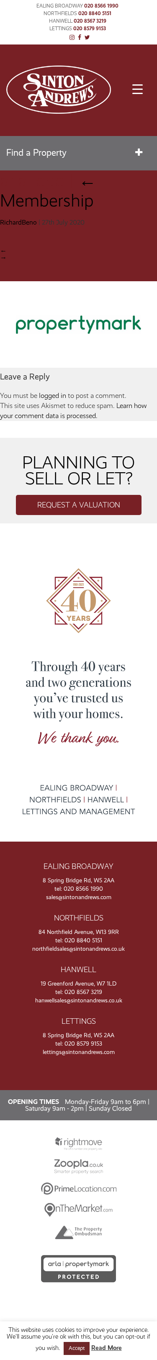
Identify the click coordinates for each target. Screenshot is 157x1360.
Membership (48, 190)
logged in (52, 395)
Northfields (60, 13)
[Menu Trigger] (137, 89)
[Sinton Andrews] (58, 111)
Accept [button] (77, 1348)
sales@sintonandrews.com (78, 897)
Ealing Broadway (59, 6)
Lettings (60, 28)
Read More (106, 1348)
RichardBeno (18, 222)
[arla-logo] (78, 365)
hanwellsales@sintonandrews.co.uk (78, 1000)
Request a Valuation (78, 505)
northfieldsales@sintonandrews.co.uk (78, 948)
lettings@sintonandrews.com (79, 1052)
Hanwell (60, 21)
